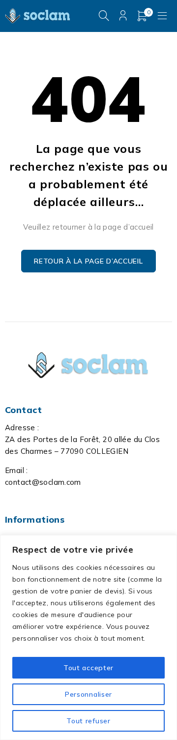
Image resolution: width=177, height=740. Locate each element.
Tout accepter (88, 667)
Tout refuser (88, 720)
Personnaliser (88, 694)
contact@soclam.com (43, 482)
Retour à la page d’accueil (88, 261)
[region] (88, 637)
